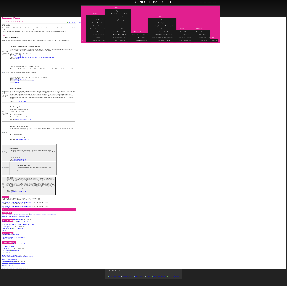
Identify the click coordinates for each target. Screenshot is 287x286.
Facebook (17, 58)
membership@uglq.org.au (8, 248)
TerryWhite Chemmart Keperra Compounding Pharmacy (15, 214)
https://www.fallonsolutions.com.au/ (18, 191)
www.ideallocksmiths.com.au (19, 160)
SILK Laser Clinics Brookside (9, 221)
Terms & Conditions (113, 270)
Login (128, 270)
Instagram (17, 82)
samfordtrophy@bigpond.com (9, 261)
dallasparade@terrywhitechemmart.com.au (24, 56)
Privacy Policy (122, 270)
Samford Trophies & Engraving (9, 256)
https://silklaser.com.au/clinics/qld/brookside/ (23, 80)
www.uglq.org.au (25, 170)
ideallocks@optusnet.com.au (9, 255)
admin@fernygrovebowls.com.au (10, 268)
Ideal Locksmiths (6, 250)
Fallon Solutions (6, 234)
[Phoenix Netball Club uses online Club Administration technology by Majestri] (146, 270)
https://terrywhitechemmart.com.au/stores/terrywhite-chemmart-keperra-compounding (35, 57)
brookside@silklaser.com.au (20, 79)
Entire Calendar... (6, 207)
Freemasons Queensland (8, 243)
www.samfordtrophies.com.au (23, 139)
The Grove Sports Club (7, 263)
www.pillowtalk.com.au (20, 101)
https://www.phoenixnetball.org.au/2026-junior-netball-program (17, 202)
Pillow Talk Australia (7, 228)
